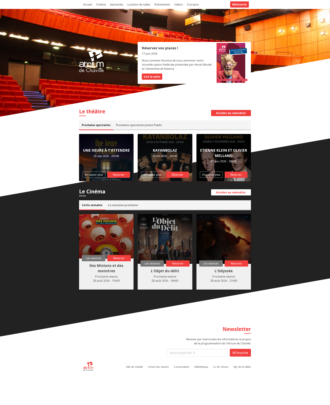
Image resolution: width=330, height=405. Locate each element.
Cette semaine (92, 205)
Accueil (87, 4)
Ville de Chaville (134, 366)
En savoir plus (94, 175)
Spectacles (116, 4)
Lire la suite (152, 76)
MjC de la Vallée (242, 366)
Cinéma (101, 4)
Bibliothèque (201, 366)
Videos (178, 4)
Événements (162, 4)
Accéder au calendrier (231, 113)
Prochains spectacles (96, 125)
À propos (193, 4)
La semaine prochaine (123, 205)
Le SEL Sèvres (220, 366)
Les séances (93, 258)
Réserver (118, 175)
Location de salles (138, 4)
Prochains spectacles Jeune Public (139, 125)
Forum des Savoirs (158, 366)
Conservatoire (181, 366)
